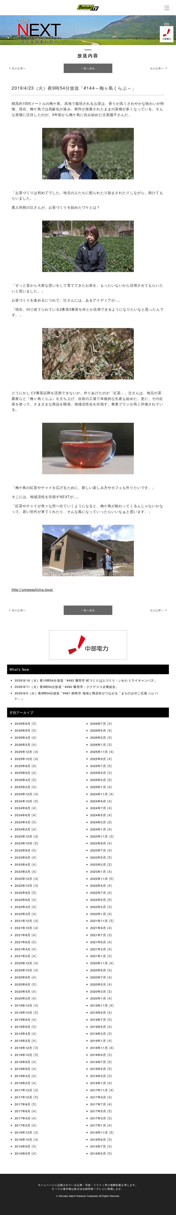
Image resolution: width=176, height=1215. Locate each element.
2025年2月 (22, 787)
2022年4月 (22, 907)
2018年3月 (98, 1076)
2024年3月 (98, 822)
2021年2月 (22, 956)
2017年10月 (23, 1097)
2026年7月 (98, 723)
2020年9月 (98, 970)
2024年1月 (98, 829)
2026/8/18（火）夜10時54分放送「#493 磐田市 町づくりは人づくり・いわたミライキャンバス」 (86, 680)
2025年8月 (22, 766)
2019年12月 (23, 1005)
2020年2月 (22, 998)
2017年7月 (98, 1104)
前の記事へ (19, 68)
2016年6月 (22, 1153)
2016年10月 (23, 1139)
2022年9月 (98, 885)
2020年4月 (22, 991)
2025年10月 (23, 759)
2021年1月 (98, 956)
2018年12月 (23, 1047)
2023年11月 (99, 836)
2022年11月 (99, 878)
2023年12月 (23, 836)
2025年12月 (23, 751)
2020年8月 (22, 977)
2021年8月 (22, 935)
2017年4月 (22, 1118)
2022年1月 (98, 914)
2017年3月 (98, 1118)
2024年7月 (98, 808)
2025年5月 (98, 772)
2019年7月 (98, 1019)
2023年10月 (23, 843)
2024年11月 (99, 794)
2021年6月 (22, 942)
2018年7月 (98, 1062)
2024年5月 (98, 815)
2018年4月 (22, 1076)
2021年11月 (99, 921)
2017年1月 (98, 1125)
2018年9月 (98, 1055)
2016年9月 (98, 1139)
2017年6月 (22, 1111)
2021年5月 (98, 942)
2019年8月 (22, 1019)
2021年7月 (98, 935)
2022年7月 (98, 892)
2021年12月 (23, 921)
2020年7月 (98, 977)
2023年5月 (98, 857)
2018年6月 (22, 1069)
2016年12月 (23, 1132)
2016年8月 (22, 1146)
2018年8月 (22, 1062)
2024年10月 (23, 801)
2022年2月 (22, 914)
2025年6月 (22, 772)
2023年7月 (98, 850)
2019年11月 (99, 1005)
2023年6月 (22, 857)
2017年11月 (99, 1090)
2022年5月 (98, 899)
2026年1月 (98, 744)
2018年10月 (23, 1055)
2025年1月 (98, 787)
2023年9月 (98, 843)
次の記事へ (157, 68)
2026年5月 (98, 730)
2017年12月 (23, 1090)
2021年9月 (98, 928)
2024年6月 (22, 815)
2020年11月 (99, 963)
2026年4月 (22, 737)
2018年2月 (22, 1083)
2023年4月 (22, 864)
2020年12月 (23, 963)
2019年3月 (98, 1033)
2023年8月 (22, 850)
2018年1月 (98, 1083)
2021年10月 (23, 928)
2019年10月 (23, 1012)
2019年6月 (22, 1026)
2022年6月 (22, 899)
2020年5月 (98, 984)
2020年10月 (23, 970)
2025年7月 (98, 766)
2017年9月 (98, 1097)
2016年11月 (99, 1132)
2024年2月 (22, 829)
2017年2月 (22, 1125)
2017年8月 (22, 1104)
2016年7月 (98, 1146)
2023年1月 (98, 871)
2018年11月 (99, 1047)
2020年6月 (22, 984)
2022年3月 (98, 907)
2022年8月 (22, 892)
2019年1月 (98, 1040)
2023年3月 (98, 864)
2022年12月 (23, 878)
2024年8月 (22, 808)
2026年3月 (98, 737)
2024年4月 (22, 822)
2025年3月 (98, 780)
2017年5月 (98, 1111)
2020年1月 (98, 998)
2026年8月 (22, 723)
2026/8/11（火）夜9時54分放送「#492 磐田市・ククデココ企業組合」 (67, 686)
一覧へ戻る (88, 68)
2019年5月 (98, 1026)
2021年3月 (98, 949)
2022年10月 (23, 885)
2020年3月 (98, 991)
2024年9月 (98, 801)
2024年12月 (23, 794)
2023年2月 (22, 871)
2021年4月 (22, 949)
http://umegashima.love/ (32, 589)
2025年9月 (98, 759)
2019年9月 (98, 1012)
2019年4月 (22, 1033)
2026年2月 (22, 744)
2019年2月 (22, 1040)
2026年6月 (22, 730)
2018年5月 (98, 1069)
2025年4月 (22, 780)
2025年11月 (99, 751)
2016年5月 (98, 1153)
